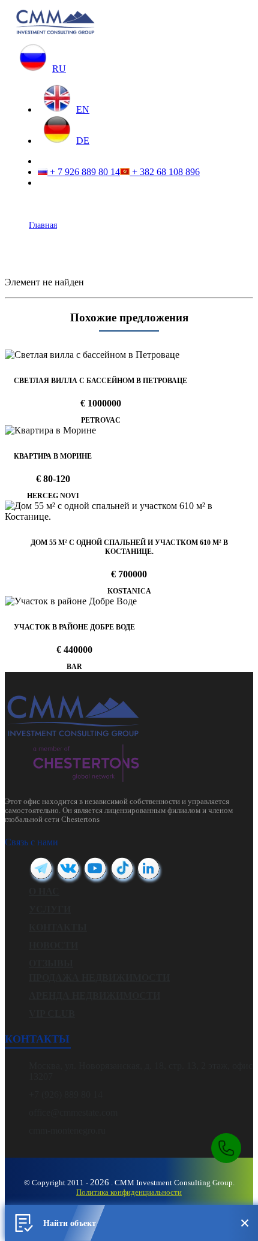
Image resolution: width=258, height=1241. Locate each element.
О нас (44, 891)
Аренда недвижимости (94, 995)
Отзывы (51, 963)
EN (82, 109)
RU (59, 69)
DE (82, 140)
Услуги (50, 909)
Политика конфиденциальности (129, 1192)
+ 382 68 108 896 (165, 172)
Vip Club (52, 1013)
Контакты (58, 927)
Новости (53, 945)
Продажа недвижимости (99, 977)
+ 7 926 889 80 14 (83, 172)
